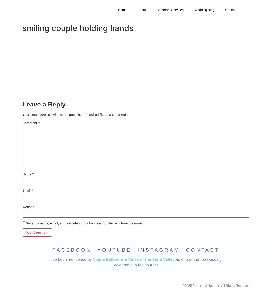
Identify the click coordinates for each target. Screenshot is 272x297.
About (141, 10)
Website (28, 206)
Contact (230, 10)
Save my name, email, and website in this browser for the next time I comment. (85, 223)
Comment (31, 122)
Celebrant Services (170, 10)
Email (28, 190)
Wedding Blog (204, 10)
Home (122, 10)
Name (28, 174)
